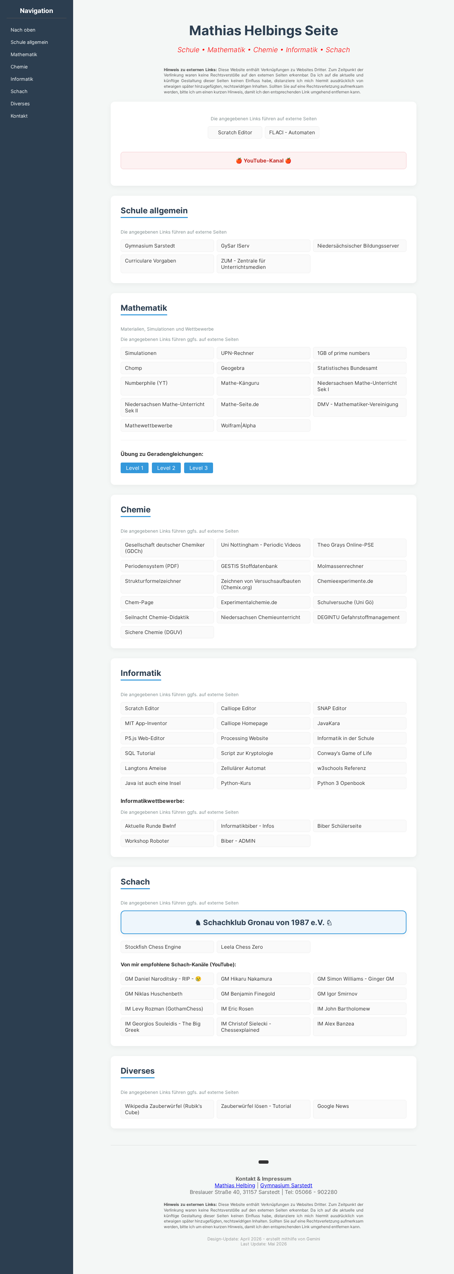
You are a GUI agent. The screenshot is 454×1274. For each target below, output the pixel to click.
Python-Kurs (236, 783)
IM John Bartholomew (343, 1009)
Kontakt (19, 116)
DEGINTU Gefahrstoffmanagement (358, 617)
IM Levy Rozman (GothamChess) (164, 1009)
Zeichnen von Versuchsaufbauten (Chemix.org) (261, 584)
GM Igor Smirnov (337, 994)
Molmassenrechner (340, 566)
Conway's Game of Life (344, 753)
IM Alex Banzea (335, 1023)
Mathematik (24, 54)
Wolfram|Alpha (238, 425)
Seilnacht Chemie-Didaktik (157, 617)
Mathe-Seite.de (240, 404)
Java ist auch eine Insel (153, 783)
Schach (19, 91)
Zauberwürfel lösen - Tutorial (256, 1106)
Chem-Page (139, 602)
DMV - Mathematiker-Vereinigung (357, 404)
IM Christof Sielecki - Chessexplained (246, 1026)
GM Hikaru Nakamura (246, 979)
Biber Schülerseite (339, 826)
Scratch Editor (235, 132)
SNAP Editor (332, 708)
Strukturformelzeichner (153, 581)
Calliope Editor (238, 708)
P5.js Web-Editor (145, 738)
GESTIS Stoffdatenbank (249, 566)
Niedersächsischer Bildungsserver (358, 246)
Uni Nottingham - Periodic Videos (261, 545)
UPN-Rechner (237, 353)
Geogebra (233, 368)
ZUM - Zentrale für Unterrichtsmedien (243, 264)
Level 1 (134, 468)
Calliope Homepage (244, 723)
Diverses (20, 103)
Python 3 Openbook (341, 783)
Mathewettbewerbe (148, 425)
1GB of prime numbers (343, 353)
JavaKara (328, 723)
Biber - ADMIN (238, 841)
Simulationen (141, 353)
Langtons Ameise (146, 768)
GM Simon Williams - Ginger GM (355, 979)
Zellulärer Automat (243, 768)
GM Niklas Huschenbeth (153, 994)
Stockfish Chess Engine (153, 947)
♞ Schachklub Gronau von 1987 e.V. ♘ (264, 922)
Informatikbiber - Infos (247, 826)
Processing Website (244, 738)
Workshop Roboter (147, 841)
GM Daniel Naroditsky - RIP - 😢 (163, 979)
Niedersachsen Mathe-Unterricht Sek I (357, 386)
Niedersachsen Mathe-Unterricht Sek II (165, 407)
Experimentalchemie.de (249, 602)
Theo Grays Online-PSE (345, 545)
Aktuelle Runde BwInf (150, 826)
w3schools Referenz (341, 768)
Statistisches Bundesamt (347, 368)
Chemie (19, 66)
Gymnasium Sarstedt (150, 246)
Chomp (133, 368)
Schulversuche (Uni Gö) (345, 602)
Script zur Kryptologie (247, 753)
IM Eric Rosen (237, 1009)
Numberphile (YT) (146, 383)
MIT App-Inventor (146, 723)
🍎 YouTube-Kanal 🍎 (263, 160)
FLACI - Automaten (292, 132)
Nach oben (23, 30)
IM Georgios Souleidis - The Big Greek (162, 1026)
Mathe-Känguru (240, 383)
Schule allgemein (29, 42)
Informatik (22, 79)
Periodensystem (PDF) (152, 566)
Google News (333, 1106)
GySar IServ (235, 246)
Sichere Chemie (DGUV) (153, 632)
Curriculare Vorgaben (150, 261)
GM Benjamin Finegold (248, 994)
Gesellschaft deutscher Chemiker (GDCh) (165, 548)
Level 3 (198, 468)
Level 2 (166, 468)
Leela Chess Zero (242, 947)
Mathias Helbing (235, 1185)
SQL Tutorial (140, 753)
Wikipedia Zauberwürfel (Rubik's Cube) (163, 1109)
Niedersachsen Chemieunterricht (260, 617)
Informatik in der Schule (345, 738)
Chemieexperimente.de (345, 581)
